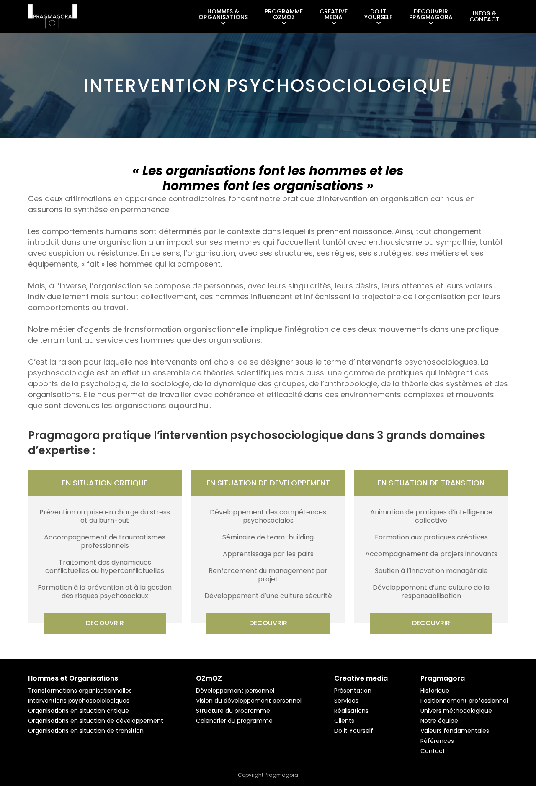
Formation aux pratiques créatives (431, 537)
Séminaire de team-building (268, 537)
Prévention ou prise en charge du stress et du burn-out (104, 516)
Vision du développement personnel (249, 700)
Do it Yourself (353, 731)
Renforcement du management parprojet (268, 575)
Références (437, 741)
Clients (344, 721)
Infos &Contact (484, 16)
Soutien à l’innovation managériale (431, 571)
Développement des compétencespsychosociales (268, 516)
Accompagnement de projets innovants (431, 554)
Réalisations (351, 710)
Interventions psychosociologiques (78, 700)
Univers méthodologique (456, 710)
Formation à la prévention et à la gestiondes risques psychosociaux (105, 591)
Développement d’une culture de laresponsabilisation (431, 591)
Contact (432, 751)
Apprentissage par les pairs (268, 554)
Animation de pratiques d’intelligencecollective (431, 516)
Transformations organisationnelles (80, 690)
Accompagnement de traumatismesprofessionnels (104, 541)
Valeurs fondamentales (454, 731)
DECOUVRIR (105, 623)
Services (346, 700)
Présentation (352, 690)
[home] (52, 16)
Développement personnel (235, 690)
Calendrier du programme (234, 721)
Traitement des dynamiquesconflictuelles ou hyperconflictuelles (104, 566)
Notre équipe (439, 721)
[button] (223, 17)
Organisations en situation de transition (86, 731)
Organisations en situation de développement (95, 721)
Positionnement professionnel (464, 700)
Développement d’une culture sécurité (268, 596)
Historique (434, 690)
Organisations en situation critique (78, 710)
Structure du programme (233, 710)
